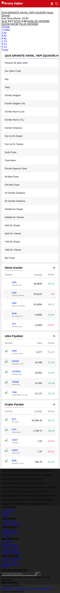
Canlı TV (7, 536)
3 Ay (4, 35)
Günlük (6, 27)
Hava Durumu (9, 544)
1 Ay (4, 32)
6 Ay (4, 38)
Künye (5, 513)
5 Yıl (4, 47)
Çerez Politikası (11, 524)
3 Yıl (4, 44)
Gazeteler (7, 541)
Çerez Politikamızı (41, 588)
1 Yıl (4, 41)
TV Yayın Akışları (11, 553)
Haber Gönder (10, 547)
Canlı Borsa (8, 530)
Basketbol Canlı (11, 564)
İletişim (6, 516)
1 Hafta (6, 30)
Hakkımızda (8, 510)
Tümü (5, 50)
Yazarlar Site (9, 561)
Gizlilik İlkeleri (9, 521)
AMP (4, 567)
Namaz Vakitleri (11, 550)
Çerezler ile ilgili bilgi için (16, 588)
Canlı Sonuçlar (10, 533)
